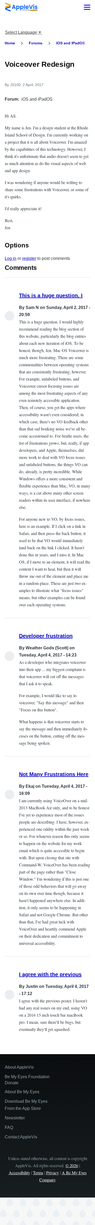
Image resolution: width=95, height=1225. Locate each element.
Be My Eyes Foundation (27, 1076)
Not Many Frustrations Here (53, 774)
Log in (10, 258)
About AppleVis (19, 1067)
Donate (11, 1083)
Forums (35, 43)
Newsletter (15, 1118)
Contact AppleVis (21, 1137)
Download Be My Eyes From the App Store (26, 1105)
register (29, 258)
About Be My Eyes (22, 1092)
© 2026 (71, 1165)
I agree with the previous (50, 974)
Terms (38, 1172)
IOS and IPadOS (70, 43)
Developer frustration (46, 636)
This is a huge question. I (51, 295)
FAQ (9, 1127)
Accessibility (19, 1172)
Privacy (52, 1172)
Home (10, 43)
